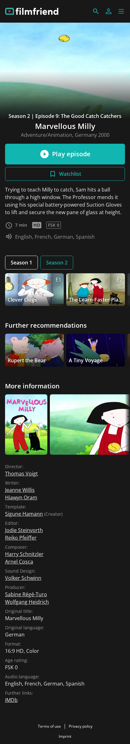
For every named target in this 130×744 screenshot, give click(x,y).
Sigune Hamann (24, 513)
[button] (121, 11)
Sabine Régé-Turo (26, 594)
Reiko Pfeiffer (21, 537)
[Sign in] (108, 11)
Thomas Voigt (21, 473)
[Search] (96, 11)
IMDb (11, 700)
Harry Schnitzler (24, 554)
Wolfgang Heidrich (27, 601)
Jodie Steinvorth (24, 530)
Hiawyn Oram (21, 497)
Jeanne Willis (20, 489)
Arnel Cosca (19, 561)
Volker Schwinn (23, 578)
